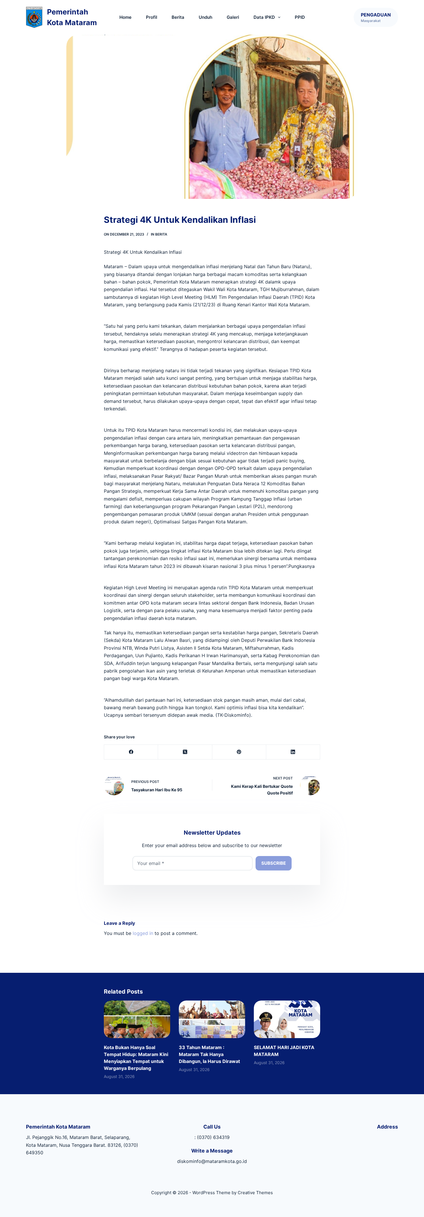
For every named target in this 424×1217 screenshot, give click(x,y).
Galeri (233, 17)
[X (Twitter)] (185, 752)
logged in (143, 933)
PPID (300, 17)
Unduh (205, 17)
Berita (178, 17)
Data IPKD (264, 17)
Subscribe (273, 863)
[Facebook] (131, 752)
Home (125, 17)
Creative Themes (255, 1192)
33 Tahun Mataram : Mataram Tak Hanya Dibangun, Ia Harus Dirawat (209, 1054)
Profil (151, 17)
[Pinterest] (239, 752)
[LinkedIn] (293, 752)
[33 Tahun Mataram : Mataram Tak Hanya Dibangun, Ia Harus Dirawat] (212, 1019)
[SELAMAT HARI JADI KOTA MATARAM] (287, 1019)
